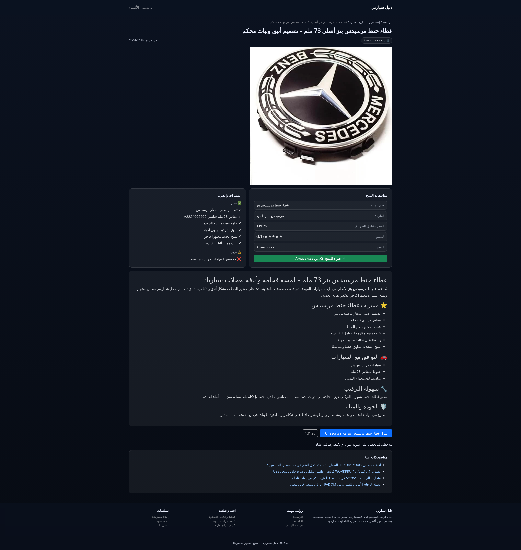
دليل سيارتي (381, 7)
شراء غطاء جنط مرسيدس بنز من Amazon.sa (356, 433)
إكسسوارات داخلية (224, 521)
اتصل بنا (164, 525)
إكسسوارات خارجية (224, 525)
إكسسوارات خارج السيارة (364, 22)
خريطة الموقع (294, 525)
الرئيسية (147, 7)
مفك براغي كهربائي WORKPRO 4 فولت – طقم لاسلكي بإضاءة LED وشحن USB (327, 471)
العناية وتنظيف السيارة (222, 517)
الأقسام (134, 7)
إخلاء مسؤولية (160, 517)
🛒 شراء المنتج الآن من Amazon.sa (320, 258)
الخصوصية (162, 521)
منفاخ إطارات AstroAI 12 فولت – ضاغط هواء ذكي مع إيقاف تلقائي (336, 478)
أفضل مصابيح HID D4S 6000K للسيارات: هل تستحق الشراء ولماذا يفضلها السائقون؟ (324, 465)
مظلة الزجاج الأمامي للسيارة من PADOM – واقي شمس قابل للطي (335, 484)
